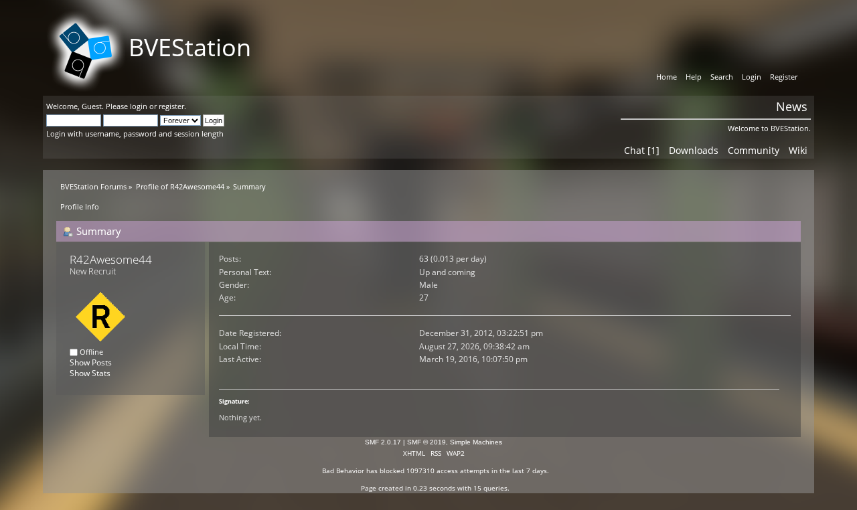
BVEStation (190, 47)
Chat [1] (641, 150)
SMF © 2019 (426, 442)
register (171, 106)
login (138, 106)
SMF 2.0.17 (383, 442)
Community (753, 150)
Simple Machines (476, 442)
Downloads (693, 150)
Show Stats (90, 373)
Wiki (798, 150)
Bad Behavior (343, 470)
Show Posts (91, 362)
